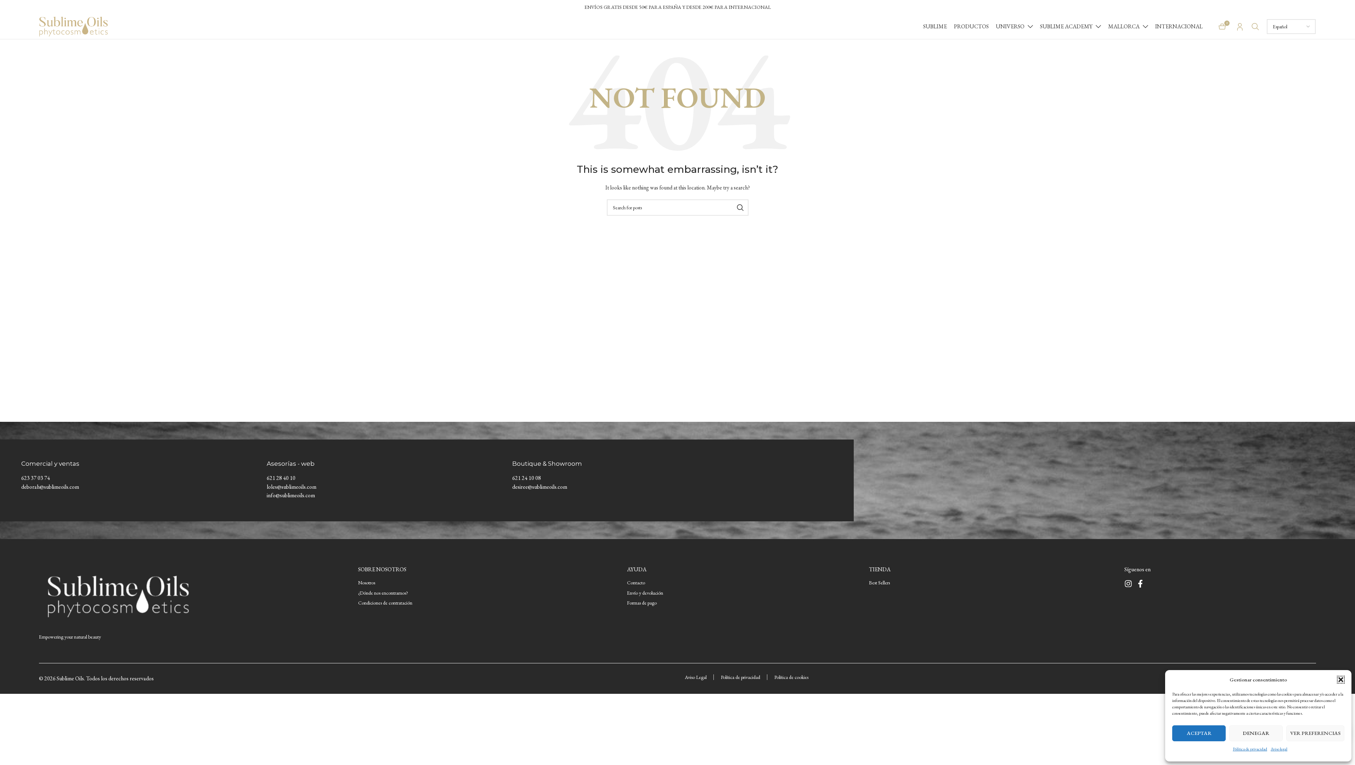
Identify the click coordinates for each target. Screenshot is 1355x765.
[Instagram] (1128, 584)
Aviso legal (1279, 749)
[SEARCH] (740, 207)
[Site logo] (73, 26)
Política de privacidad (1250, 749)
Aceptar (1199, 733)
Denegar (1256, 733)
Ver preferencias (1315, 733)
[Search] (1255, 26)
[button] (1340, 679)
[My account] (1240, 26)
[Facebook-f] (1140, 584)
